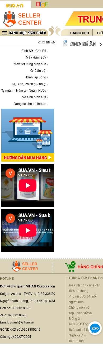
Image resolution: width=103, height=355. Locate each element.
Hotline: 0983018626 (15, 307)
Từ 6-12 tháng (78, 290)
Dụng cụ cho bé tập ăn (30, 103)
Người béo (76, 301)
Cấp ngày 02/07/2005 (15, 336)
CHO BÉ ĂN (83, 43)
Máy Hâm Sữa (36, 57)
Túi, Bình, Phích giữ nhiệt (28, 83)
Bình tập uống (36, 77)
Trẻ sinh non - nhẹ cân (85, 285)
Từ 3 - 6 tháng (78, 324)
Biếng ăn (75, 318)
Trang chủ (79, 32)
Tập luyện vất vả (80, 312)
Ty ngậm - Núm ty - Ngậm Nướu (23, 90)
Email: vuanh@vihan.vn (17, 322)
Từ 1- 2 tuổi (77, 340)
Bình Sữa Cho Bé (33, 50)
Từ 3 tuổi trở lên (80, 329)
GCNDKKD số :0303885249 (20, 329)
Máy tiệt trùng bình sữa (30, 63)
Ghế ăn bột (38, 70)
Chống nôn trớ (79, 307)
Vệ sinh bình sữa (34, 97)
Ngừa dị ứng (77, 335)
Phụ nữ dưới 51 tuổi (83, 296)
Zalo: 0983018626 (13, 315)
